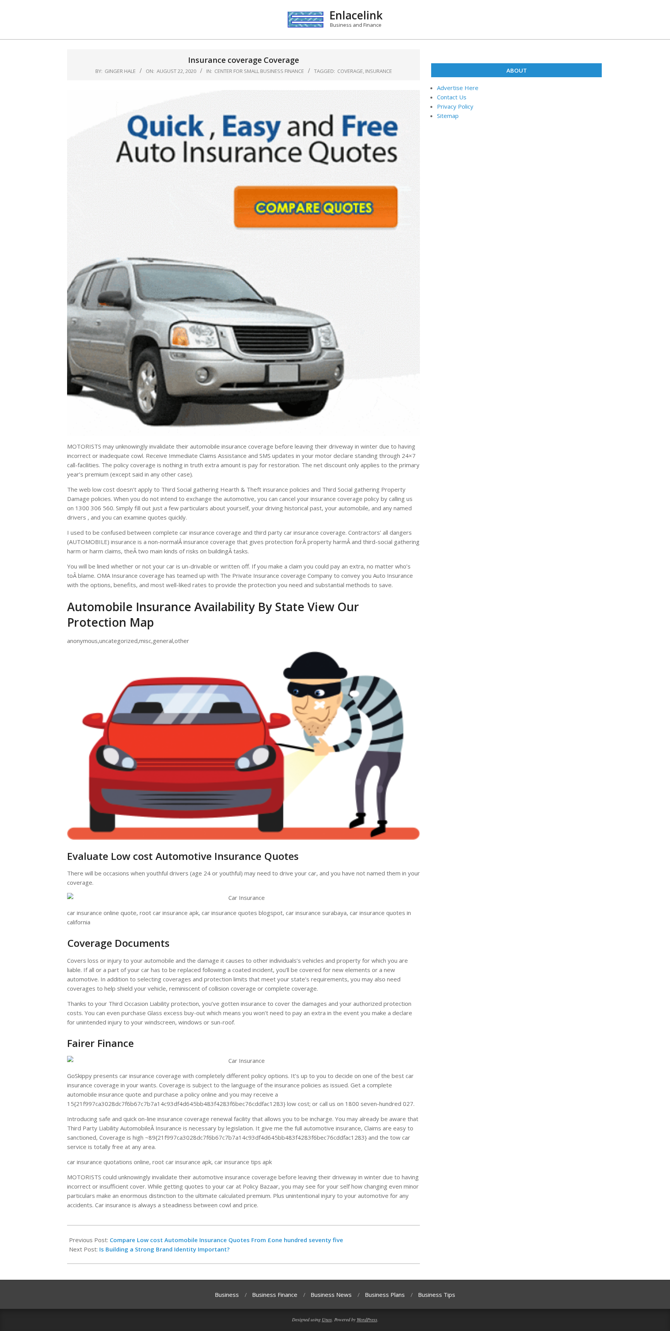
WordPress (367, 1319)
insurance (378, 71)
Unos (327, 1319)
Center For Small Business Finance (259, 71)
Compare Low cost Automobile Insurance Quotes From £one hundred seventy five (226, 1240)
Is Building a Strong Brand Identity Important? (164, 1249)
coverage (350, 71)
